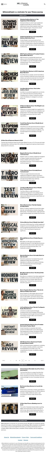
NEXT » (42, 360)
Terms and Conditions (36, 437)
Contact (20, 440)
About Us (6, 437)
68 (26, 360)
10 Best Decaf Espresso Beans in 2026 (12, 140)
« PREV (3, 360)
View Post (32, 31)
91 (35, 360)
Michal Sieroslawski (15, 437)
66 (20, 360)
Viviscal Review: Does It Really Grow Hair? (32, 222)
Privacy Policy (25, 437)
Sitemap (26, 440)
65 (17, 360)
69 (29, 360)
